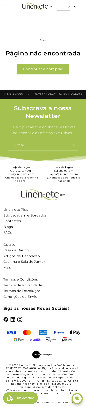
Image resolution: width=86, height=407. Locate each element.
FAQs (7, 232)
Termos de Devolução (22, 291)
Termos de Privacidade (22, 285)
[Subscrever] (73, 145)
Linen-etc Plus (15, 210)
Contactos (12, 221)
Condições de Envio (20, 297)
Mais (7, 267)
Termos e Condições (20, 279)
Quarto (9, 245)
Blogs (8, 227)
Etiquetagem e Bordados (25, 215)
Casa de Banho (16, 250)
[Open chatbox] (77, 398)
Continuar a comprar (43, 69)
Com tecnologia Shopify (58, 402)
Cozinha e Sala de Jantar (24, 262)
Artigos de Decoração (21, 256)
